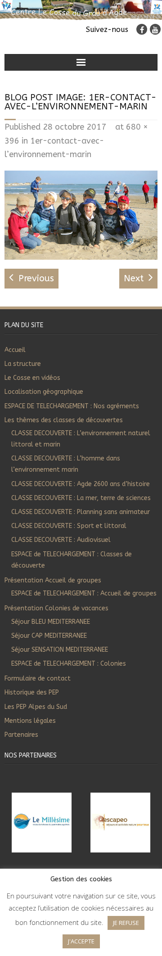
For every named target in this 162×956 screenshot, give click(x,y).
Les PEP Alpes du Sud (35, 707)
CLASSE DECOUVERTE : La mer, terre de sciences (81, 498)
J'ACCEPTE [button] (81, 941)
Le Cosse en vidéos (32, 378)
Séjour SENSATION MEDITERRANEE (59, 650)
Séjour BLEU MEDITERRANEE (50, 622)
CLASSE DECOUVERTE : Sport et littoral (68, 526)
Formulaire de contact (37, 678)
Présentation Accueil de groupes (52, 580)
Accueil (15, 350)
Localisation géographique (43, 392)
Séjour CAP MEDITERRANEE (49, 636)
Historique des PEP (31, 692)
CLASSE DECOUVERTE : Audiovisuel (61, 540)
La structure (22, 364)
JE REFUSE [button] (126, 923)
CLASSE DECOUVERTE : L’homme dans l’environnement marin (65, 464)
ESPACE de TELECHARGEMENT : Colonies (68, 663)
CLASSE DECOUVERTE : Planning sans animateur (80, 512)
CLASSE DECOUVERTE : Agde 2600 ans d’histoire (80, 484)
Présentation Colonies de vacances (56, 608)
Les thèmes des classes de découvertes (63, 420)
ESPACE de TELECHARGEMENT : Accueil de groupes (84, 593)
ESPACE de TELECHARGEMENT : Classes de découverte (71, 559)
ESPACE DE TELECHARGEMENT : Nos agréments (71, 406)
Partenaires (21, 735)
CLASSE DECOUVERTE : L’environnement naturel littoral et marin (80, 438)
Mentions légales (30, 721)
